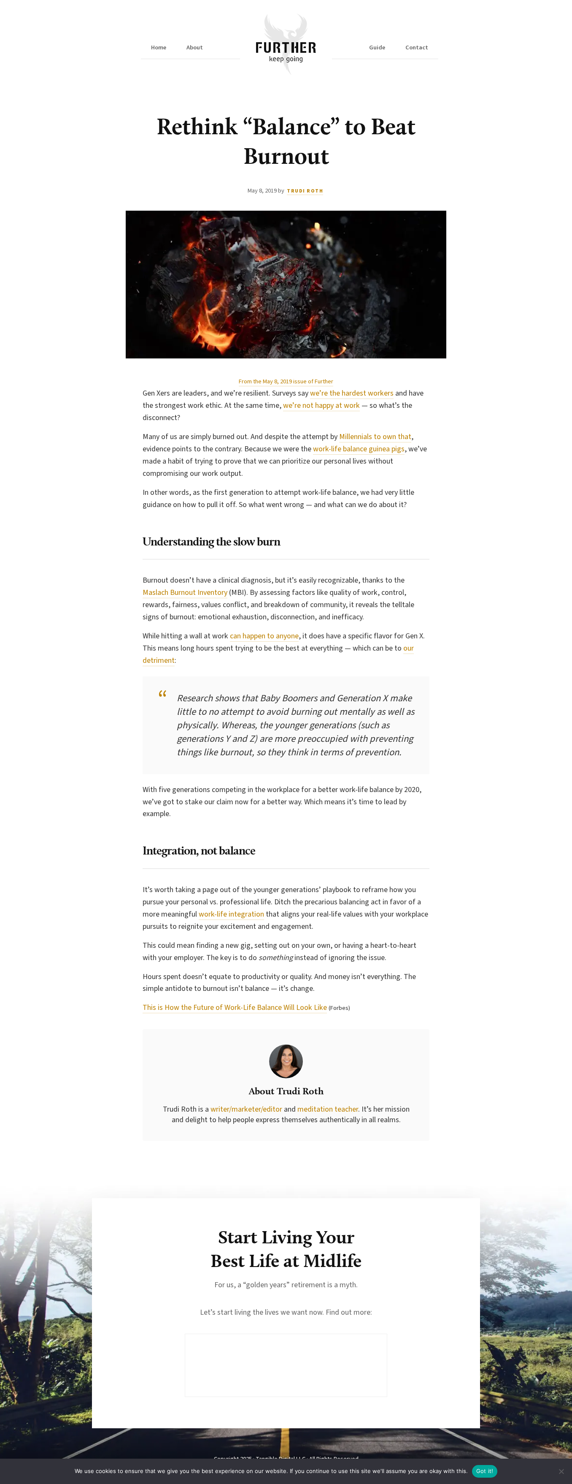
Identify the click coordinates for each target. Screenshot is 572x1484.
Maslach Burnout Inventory (185, 592)
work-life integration (231, 914)
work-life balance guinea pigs (359, 449)
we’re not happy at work (321, 405)
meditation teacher (327, 1109)
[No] (561, 1471)
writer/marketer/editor (247, 1109)
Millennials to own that (375, 436)
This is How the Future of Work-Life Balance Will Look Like (235, 1007)
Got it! (485, 1471)
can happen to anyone (264, 636)
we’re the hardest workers (352, 393)
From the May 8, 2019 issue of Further (286, 381)
